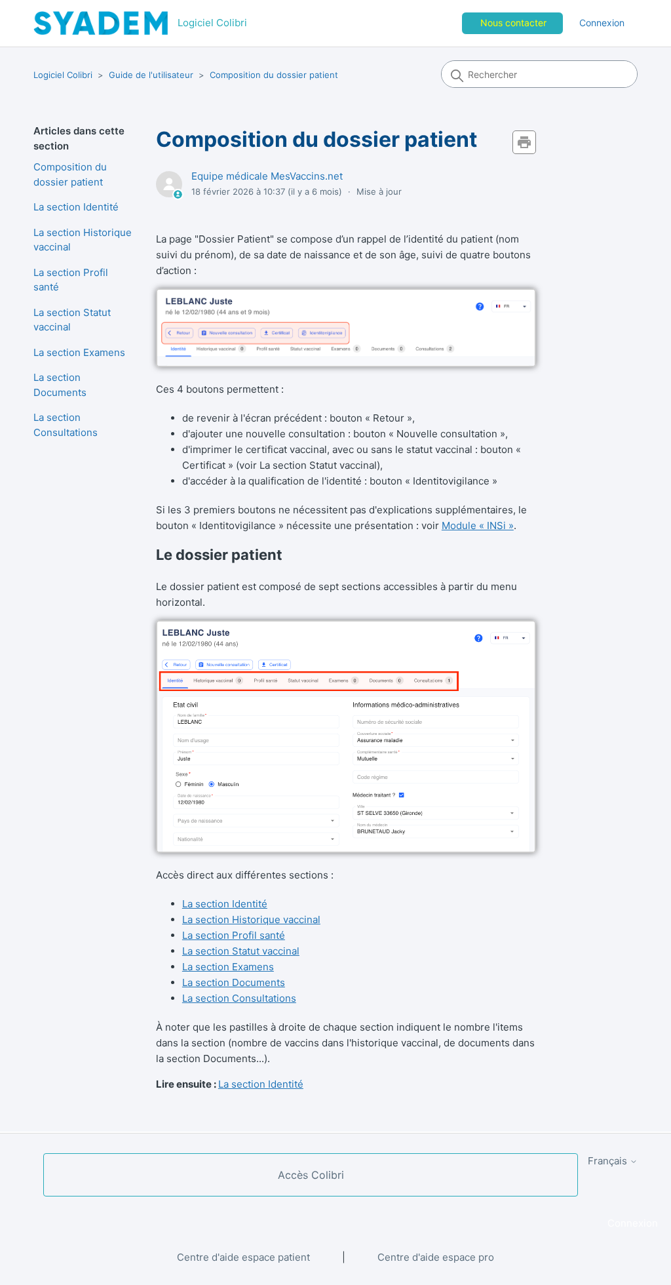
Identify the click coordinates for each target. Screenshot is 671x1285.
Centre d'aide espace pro (435, 1257)
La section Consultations (65, 425)
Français (609, 1160)
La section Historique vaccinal (82, 240)
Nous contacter (513, 22)
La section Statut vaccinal (72, 320)
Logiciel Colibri (62, 74)
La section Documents (59, 385)
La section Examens (79, 352)
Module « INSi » (478, 525)
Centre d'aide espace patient (243, 1257)
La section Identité (76, 207)
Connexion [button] (601, 22)
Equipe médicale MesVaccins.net (267, 176)
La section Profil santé (70, 280)
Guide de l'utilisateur (151, 74)
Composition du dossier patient (274, 74)
